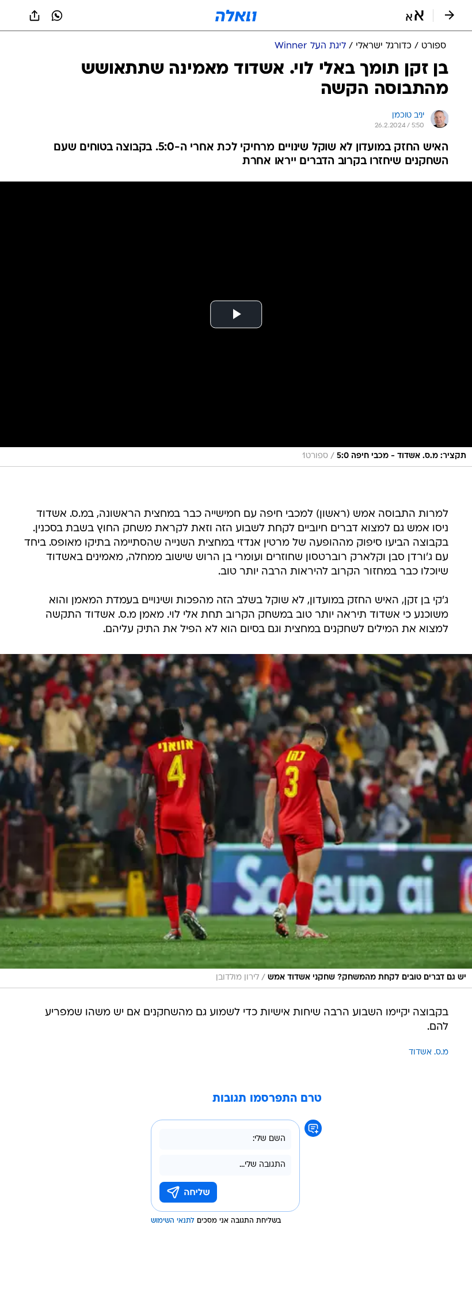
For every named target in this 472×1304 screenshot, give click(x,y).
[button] (415, 15)
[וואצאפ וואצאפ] (57, 15)
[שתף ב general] (34, 15)
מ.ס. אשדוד (428, 1052)
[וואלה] (236, 15)
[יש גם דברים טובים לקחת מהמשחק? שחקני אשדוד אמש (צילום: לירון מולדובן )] (236, 821)
